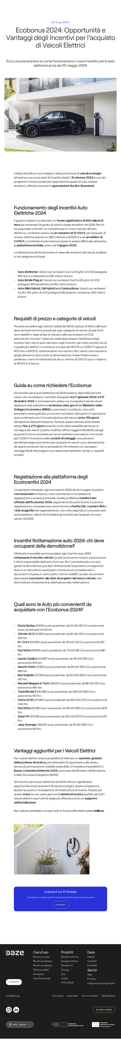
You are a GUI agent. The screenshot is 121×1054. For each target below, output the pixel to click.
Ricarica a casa (41, 956)
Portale (91, 979)
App (89, 974)
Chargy (65, 969)
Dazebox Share (69, 961)
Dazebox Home (69, 956)
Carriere (92, 961)
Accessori (38, 974)
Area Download (41, 978)
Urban (64, 978)
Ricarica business (42, 961)
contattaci (36, 811)
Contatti (92, 965)
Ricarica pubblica (42, 965)
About (90, 956)
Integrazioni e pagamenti (101, 983)
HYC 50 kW (67, 982)
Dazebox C (67, 965)
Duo (63, 974)
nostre (94, 811)
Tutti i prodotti (41, 969)
